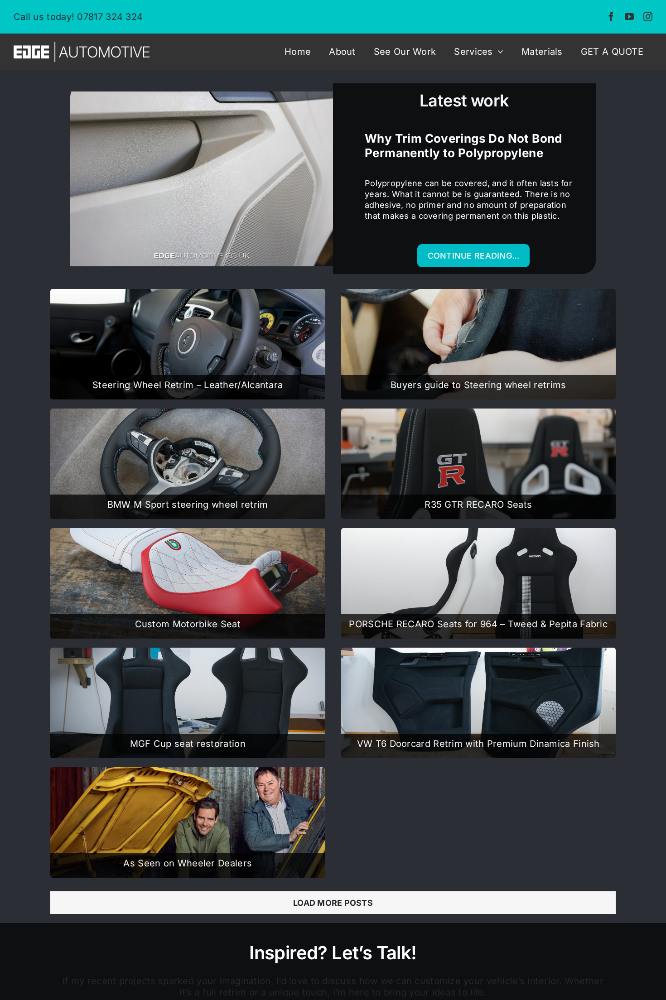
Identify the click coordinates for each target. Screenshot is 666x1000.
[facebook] (611, 16)
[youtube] (629, 16)
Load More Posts (333, 903)
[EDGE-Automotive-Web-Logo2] (82, 45)
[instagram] (647, 16)
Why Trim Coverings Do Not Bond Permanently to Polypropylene (463, 145)
